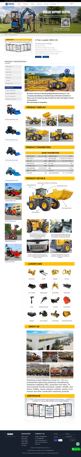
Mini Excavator (8, 77)
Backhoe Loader (9, 66)
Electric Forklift (8, 72)
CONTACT (46, 4)
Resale (60, 440)
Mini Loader (8, 80)
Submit (72, 440)
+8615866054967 (12, 90)
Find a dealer (53, 4)
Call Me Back (77, 449)
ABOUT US (39, 4)
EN (72, 3)
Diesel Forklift (8, 69)
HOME (18, 4)
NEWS (32, 4)
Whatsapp (46, 56)
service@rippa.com (44, 442)
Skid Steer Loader (9, 83)
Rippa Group (37, 444)
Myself (56, 440)
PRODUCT (25, 4)
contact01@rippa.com (12, 96)
